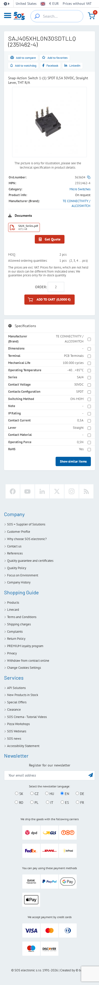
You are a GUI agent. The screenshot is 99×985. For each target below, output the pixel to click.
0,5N (80, 442)
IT (51, 802)
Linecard (13, 609)
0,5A (80, 420)
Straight (78, 427)
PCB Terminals (74, 356)
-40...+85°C (75, 370)
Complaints (15, 631)
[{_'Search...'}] (37, 16)
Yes (81, 449)
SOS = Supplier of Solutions (26, 524)
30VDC (79, 384)
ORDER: (41, 287)
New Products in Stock (22, 695)
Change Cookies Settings (24, 667)
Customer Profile (18, 531)
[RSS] (86, 491)
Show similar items (73, 461)
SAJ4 (80, 377)
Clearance (14, 709)
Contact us (14, 546)
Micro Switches (80, 189)
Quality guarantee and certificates (30, 560)
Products (13, 602)
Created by (67, 970)
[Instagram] (71, 491)
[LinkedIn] (42, 491)
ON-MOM (77, 399)
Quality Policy (16, 568)
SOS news (14, 738)
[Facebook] (13, 491)
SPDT (80, 391)
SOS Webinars (16, 731)
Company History (18, 582)
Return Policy (16, 638)
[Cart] (91, 16)
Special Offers (16, 702)
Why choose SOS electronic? (27, 539)
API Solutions (16, 688)
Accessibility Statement (23, 746)
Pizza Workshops (18, 724)
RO (20, 802)
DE (81, 793)
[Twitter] (57, 491)
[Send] (90, 775)
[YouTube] (27, 491)
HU (51, 793)
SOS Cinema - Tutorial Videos (27, 717)
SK (20, 793)
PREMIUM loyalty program (25, 646)
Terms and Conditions (21, 617)
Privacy (12, 653)
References (15, 553)
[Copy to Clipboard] (88, 177)
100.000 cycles (73, 363)
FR (81, 802)
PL (36, 802)
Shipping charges (19, 624)
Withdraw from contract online (28, 660)
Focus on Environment (22, 575)
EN (66, 793)
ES (66, 802)
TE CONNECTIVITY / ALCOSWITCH (70, 338)
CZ (36, 793)
